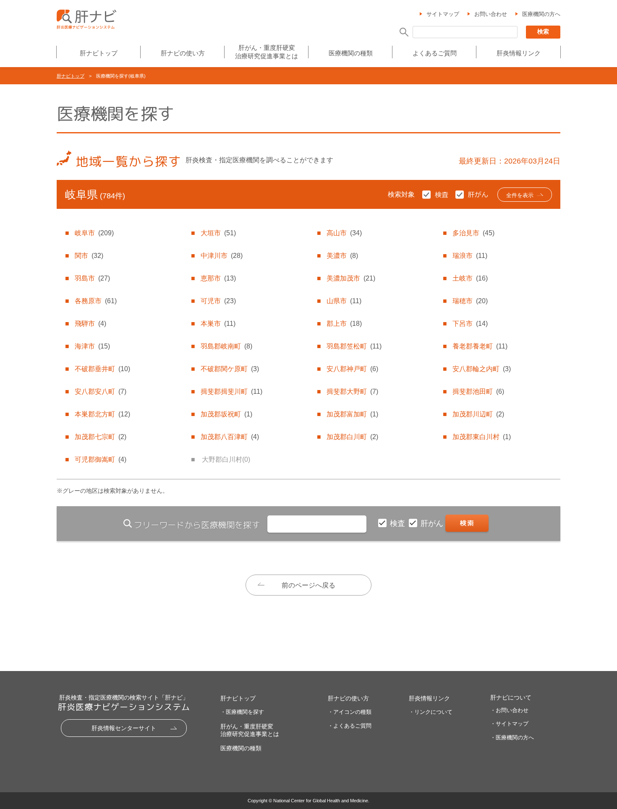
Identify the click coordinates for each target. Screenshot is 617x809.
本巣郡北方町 (102, 414)
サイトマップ (442, 14)
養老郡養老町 (479, 346)
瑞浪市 (469, 255)
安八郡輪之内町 (481, 368)
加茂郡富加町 (352, 414)
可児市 (218, 300)
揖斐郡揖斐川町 (231, 391)
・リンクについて (430, 712)
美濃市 (342, 255)
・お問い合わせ (509, 710)
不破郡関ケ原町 (230, 368)
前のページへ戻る (308, 585)
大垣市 (218, 233)
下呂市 (470, 323)
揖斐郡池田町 (478, 391)
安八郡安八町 (100, 391)
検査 (398, 523)
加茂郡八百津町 (230, 436)
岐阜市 (94, 233)
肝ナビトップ (99, 53)
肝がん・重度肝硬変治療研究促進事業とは (266, 52)
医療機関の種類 (351, 53)
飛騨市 (90, 323)
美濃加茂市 (351, 278)
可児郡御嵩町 (100, 459)
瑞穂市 (470, 300)
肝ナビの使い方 (183, 53)
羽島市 (92, 278)
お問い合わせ (490, 14)
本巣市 (218, 323)
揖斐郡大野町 (352, 391)
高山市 (344, 233)
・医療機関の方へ (512, 737)
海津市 (92, 346)
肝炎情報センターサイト (124, 728)
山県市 (344, 300)
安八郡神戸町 (352, 368)
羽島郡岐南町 (226, 346)
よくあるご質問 (435, 53)
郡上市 (344, 323)
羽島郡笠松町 (354, 346)
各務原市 (96, 300)
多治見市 (473, 233)
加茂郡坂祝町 (226, 414)
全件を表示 (519, 195)
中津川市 (222, 255)
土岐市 (470, 278)
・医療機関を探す (242, 712)
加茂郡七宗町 (100, 436)
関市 (89, 255)
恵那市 (218, 278)
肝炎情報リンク (519, 53)
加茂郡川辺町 (478, 414)
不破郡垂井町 (102, 368)
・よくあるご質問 (349, 726)
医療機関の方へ (541, 14)
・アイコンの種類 (349, 712)
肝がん (433, 523)
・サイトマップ (509, 724)
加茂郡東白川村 (481, 436)
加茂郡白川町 (352, 436)
